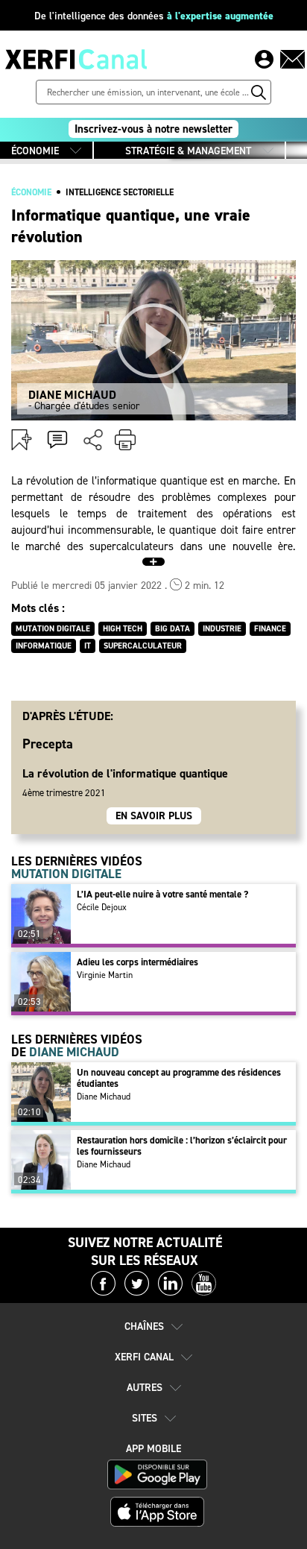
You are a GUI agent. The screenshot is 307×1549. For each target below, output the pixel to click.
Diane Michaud (103, 1096)
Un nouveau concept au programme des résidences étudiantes (179, 1078)
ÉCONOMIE (35, 151)
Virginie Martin (105, 975)
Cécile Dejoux (102, 907)
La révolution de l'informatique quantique (125, 773)
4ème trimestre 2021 (64, 792)
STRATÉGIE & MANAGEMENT (188, 151)
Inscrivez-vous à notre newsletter (153, 129)
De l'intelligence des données (153, 16)
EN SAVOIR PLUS (153, 816)
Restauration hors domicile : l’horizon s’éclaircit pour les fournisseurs (182, 1146)
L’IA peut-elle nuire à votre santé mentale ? (162, 894)
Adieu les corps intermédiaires (137, 962)
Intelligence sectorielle (120, 192)
